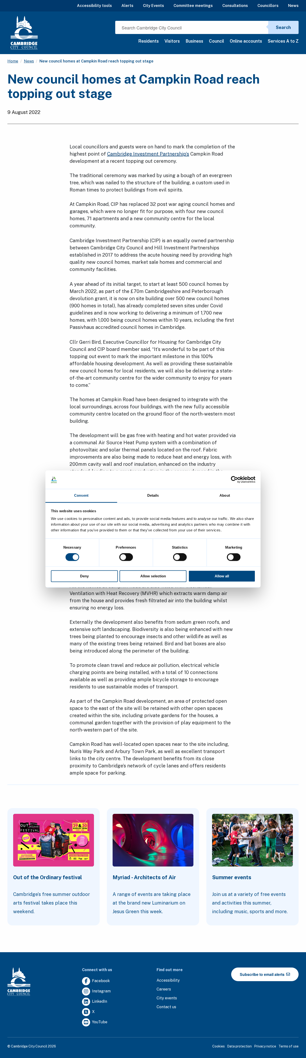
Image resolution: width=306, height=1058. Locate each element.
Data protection (239, 1046)
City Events (153, 5)
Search (283, 27)
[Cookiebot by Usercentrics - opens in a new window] (234, 479)
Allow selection (153, 576)
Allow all (222, 576)
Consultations (235, 5)
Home (12, 61)
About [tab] (224, 495)
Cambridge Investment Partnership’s (148, 154)
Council (216, 41)
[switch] (126, 557)
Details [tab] (153, 495)
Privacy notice (265, 1046)
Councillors (268, 5)
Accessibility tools (94, 5)
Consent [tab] (81, 495)
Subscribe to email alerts (262, 974)
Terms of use (289, 1046)
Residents (148, 41)
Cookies (218, 1046)
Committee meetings (193, 5)
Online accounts (246, 41)
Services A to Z (283, 41)
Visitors (172, 41)
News (293, 5)
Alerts (127, 5)
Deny (84, 576)
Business (194, 41)
